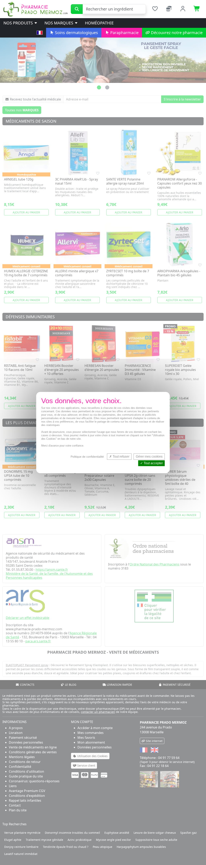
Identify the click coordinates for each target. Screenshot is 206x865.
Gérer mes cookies (149, 456)
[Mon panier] (197, 9)
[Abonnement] (169, 9)
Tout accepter (153, 463)
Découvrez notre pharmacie (176, 32)
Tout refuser (120, 456)
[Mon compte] (183, 9)
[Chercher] (77, 9)
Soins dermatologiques (76, 32)
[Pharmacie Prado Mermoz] (35, 8)
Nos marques (59, 23)
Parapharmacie (124, 32)
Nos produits (18, 23)
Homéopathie (99, 23)
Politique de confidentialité (87, 456)
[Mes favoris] (155, 9)
